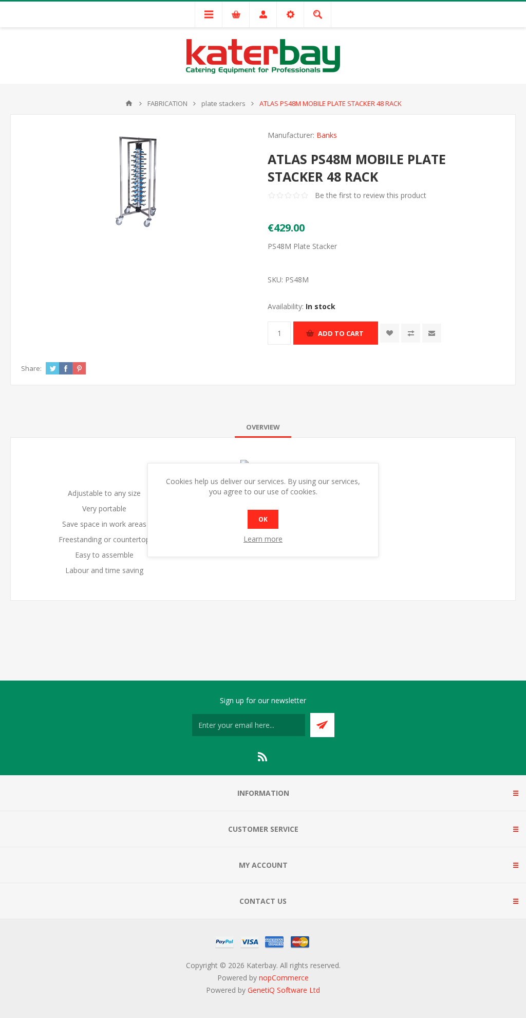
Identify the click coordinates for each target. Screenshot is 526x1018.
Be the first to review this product (370, 195)
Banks (326, 135)
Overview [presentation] (263, 427)
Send (322, 725)
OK (263, 519)
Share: (31, 368)
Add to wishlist (389, 333)
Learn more (263, 539)
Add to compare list (410, 333)
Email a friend (431, 333)
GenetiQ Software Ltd (284, 990)
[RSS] (263, 756)
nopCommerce (284, 978)
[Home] (129, 103)
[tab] (263, 427)
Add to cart (341, 333)
